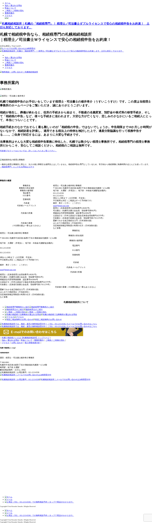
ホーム (7, 3)
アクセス (8, 16)
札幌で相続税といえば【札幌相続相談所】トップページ (25, 338)
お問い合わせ (17, 343)
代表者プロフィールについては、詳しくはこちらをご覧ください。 (28, 151)
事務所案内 (9, 13)
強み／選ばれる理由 (13, 6)
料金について (10, 8)
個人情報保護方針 (32, 343)
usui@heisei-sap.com (61, 206)
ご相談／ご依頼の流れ (14, 11)
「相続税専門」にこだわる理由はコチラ (17, 167)
